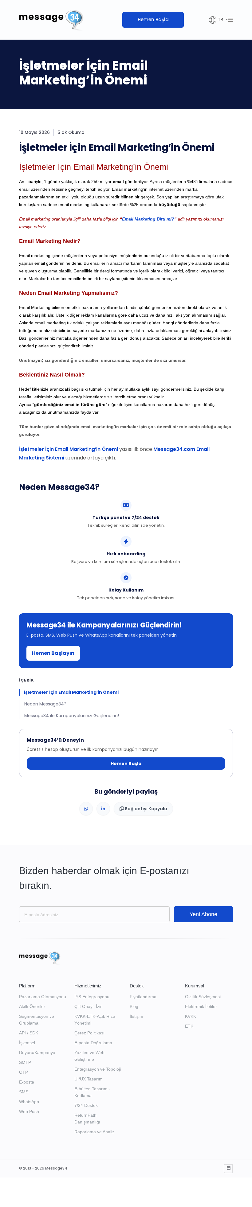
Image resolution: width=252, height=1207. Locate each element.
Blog (134, 1006)
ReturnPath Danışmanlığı (87, 1118)
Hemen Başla (153, 19)
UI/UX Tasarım (88, 1078)
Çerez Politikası (89, 1032)
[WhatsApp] (86, 808)
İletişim (136, 1016)
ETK (189, 1026)
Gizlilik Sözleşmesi (203, 996)
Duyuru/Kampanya (37, 1052)
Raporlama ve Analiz (94, 1131)
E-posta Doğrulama (93, 1042)
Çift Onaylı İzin (88, 1006)
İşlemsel (27, 1042)
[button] (218, 20)
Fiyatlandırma (143, 996)
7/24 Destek (86, 1105)
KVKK (190, 1016)
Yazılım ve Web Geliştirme (89, 1056)
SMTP (25, 1062)
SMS (23, 1091)
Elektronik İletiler (201, 1006)
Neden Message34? (45, 704)
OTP (23, 1072)
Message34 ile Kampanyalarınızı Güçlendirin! (71, 716)
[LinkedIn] (103, 808)
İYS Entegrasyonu (91, 996)
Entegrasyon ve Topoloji (97, 1069)
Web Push (29, 1111)
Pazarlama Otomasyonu (42, 996)
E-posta (26, 1082)
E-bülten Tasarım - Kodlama (92, 1092)
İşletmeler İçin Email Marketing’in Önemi (68, 449)
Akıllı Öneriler (32, 1006)
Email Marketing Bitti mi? (148, 219)
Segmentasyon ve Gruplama (36, 1019)
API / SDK (28, 1032)
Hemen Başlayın (53, 653)
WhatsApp (29, 1101)
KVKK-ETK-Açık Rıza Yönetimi (94, 1019)
